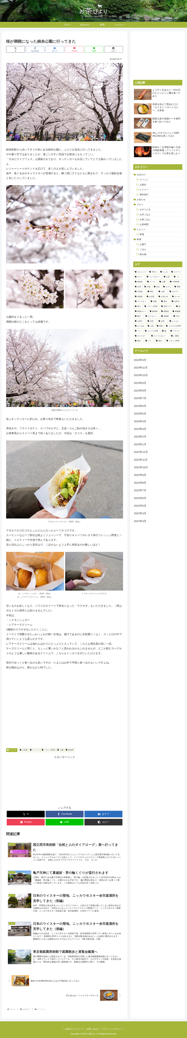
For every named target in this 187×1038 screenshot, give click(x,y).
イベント (13, 750)
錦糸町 (70, 750)
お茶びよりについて (74, 1029)
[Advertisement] (64, 780)
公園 (61, 750)
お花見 (24, 750)
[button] (113, 49)
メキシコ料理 (49, 750)
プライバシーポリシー (112, 1029)
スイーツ (35, 750)
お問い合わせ (92, 1029)
